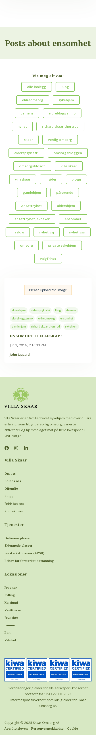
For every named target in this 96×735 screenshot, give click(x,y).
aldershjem (19, 310)
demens (71, 310)
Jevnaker (11, 617)
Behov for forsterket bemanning (29, 560)
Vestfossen (12, 610)
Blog (58, 310)
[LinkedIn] (26, 448)
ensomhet (66, 318)
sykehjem (71, 326)
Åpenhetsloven (16, 728)
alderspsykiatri (40, 310)
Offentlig (11, 488)
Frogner (10, 587)
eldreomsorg (46, 318)
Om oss (10, 473)
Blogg (8, 496)
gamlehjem (19, 326)
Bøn (7, 632)
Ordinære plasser (17, 538)
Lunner (9, 625)
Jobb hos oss (14, 503)
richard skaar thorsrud (45, 326)
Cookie (72, 728)
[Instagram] (16, 448)
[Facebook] (6, 448)
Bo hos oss (12, 481)
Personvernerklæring (47, 728)
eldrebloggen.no (22, 318)
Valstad (10, 640)
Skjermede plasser (18, 545)
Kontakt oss (13, 511)
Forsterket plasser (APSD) (24, 553)
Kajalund (11, 602)
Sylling (9, 595)
